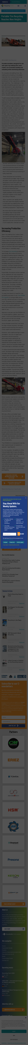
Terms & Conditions (8, 539)
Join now (19, 534)
